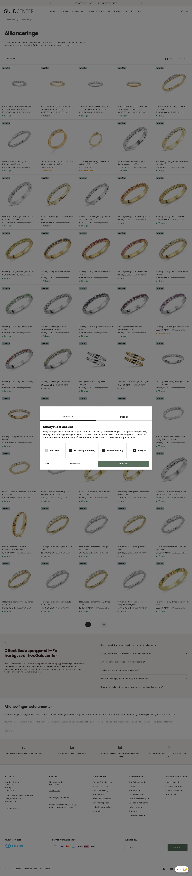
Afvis (46, 463)
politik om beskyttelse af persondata (117, 437)
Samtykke (68, 416)
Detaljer (124, 416)
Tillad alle (123, 463)
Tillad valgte (74, 463)
